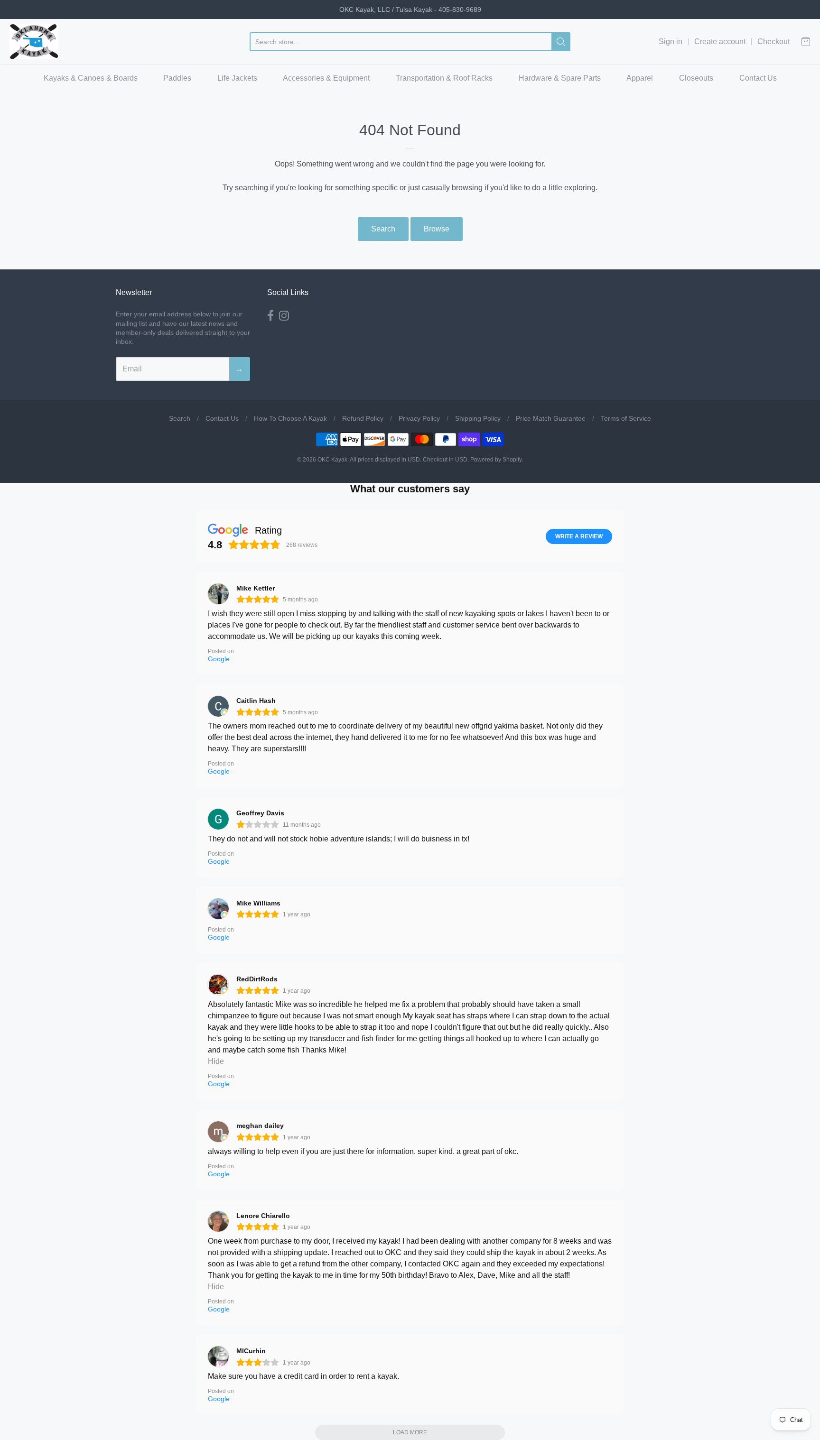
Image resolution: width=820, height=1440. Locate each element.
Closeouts (696, 78)
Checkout (773, 41)
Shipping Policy (478, 418)
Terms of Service (626, 418)
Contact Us (758, 78)
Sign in (670, 41)
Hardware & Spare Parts (560, 78)
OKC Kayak (332, 459)
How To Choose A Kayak (290, 418)
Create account (719, 41)
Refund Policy (362, 418)
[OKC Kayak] (33, 41)
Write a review (579, 536)
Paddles (177, 78)
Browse (436, 229)
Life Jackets (237, 78)
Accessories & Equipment (326, 78)
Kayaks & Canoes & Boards (91, 78)
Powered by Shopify (496, 459)
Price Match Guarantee (551, 418)
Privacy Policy (419, 418)
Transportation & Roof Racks (444, 78)
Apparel (639, 78)
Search (383, 229)
